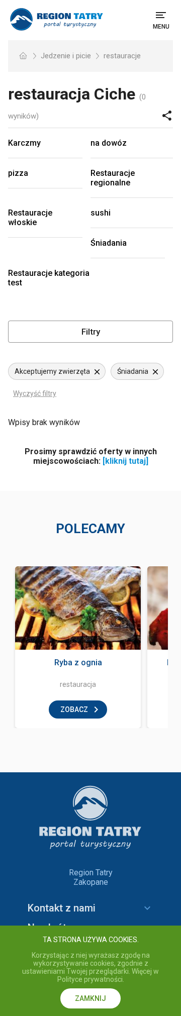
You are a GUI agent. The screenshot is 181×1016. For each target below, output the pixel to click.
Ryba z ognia (78, 662)
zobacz (74, 709)
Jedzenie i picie (66, 55)
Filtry (90, 332)
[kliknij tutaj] (125, 461)
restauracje (122, 55)
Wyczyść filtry (34, 393)
